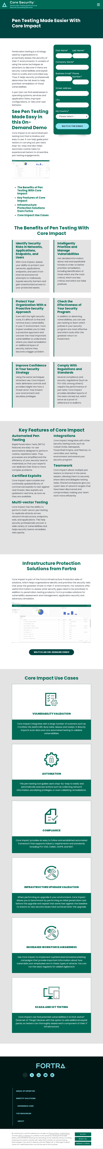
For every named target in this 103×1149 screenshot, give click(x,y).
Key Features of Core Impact (31, 199)
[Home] (19, 4)
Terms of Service (24, 1136)
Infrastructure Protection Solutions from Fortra (31, 208)
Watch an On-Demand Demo (51, 652)
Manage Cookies (83, 1143)
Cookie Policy (64, 1133)
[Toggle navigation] (98, 4)
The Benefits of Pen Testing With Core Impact (30, 190)
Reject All (83, 1139)
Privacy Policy (54, 1133)
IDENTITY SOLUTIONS (26, 1098)
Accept (83, 1134)
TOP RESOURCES (23, 1113)
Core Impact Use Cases (33, 215)
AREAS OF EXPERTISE (25, 1091)
